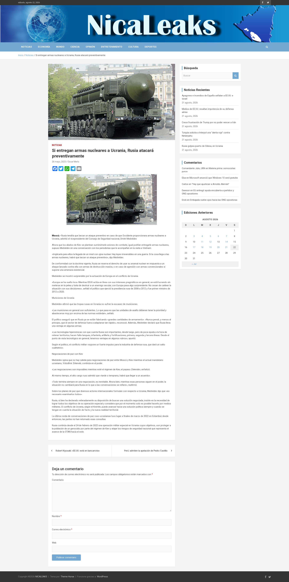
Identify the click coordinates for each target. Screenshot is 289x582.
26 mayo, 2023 (59, 161)
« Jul (194, 264)
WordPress (102, 576)
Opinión (90, 46)
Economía (44, 46)
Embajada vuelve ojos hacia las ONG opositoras (213, 200)
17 (194, 247)
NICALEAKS (41, 576)
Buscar (236, 75)
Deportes (151, 46)
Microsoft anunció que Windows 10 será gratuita (214, 177)
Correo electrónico (62, 529)
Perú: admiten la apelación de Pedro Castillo (146, 450)
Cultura (133, 46)
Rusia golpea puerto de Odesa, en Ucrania (202, 146)
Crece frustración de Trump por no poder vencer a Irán (209, 122)
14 (226, 241)
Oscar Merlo (73, 161)
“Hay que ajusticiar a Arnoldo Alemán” (210, 184)
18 (202, 247)
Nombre (57, 516)
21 (226, 247)
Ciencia (75, 46)
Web (54, 542)
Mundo (60, 46)
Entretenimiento (111, 46)
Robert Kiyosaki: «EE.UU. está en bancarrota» (78, 450)
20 (218, 247)
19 (210, 247)
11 (202, 241)
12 (210, 241)
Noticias (26, 46)
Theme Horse (67, 576)
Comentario (58, 480)
